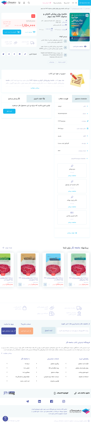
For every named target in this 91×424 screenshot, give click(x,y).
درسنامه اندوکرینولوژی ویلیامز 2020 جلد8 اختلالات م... (53, 279)
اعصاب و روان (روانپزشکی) (77, 8)
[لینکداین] (39, 402)
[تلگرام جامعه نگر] (27, 402)
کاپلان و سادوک (61, 62)
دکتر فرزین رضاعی (57, 25)
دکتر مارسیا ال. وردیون (49, 21)
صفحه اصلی (87, 8)
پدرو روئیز (58, 21)
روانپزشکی (51, 62)
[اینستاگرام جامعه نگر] (63, 402)
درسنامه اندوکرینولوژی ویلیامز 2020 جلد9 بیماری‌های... (78, 279)
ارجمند (59, 106)
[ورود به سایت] (24, 3)
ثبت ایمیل (48, 330)
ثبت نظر (9, 111)
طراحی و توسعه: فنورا (13, 420)
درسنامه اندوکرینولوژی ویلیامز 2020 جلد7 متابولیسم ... (28, 279)
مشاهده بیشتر (72, 176)
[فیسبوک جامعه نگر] (51, 402)
